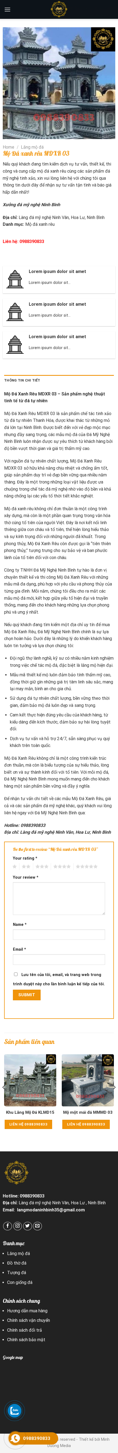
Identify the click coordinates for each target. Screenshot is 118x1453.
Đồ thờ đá (16, 1263)
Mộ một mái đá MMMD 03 (88, 1112)
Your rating (25, 858)
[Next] (114, 1098)
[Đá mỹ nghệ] (59, 9)
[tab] (59, 380)
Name (20, 924)
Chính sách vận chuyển (28, 1320)
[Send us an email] (37, 1226)
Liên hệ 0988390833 (28, 1124)
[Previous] (4, 1098)
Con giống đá (19, 1282)
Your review (25, 877)
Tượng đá (16, 1272)
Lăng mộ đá (32, 147)
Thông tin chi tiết (22, 380)
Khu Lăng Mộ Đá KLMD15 (30, 1112)
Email (19, 949)
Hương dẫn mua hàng (28, 1310)
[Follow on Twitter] (27, 1226)
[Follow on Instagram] (17, 1226)
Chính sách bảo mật (26, 1339)
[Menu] (7, 9)
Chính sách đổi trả (24, 1330)
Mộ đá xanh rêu (40, 224)
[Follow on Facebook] (7, 1226)
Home (8, 147)
